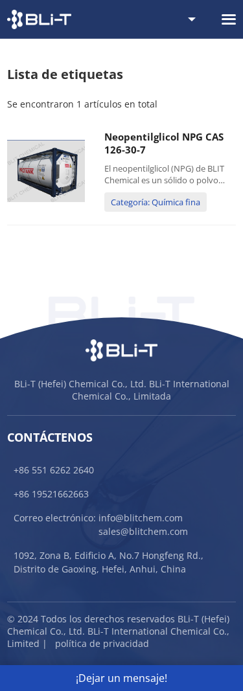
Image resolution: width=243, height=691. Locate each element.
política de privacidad (102, 643)
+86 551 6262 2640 (54, 470)
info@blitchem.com (140, 518)
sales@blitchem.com (143, 531)
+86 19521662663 (51, 494)
